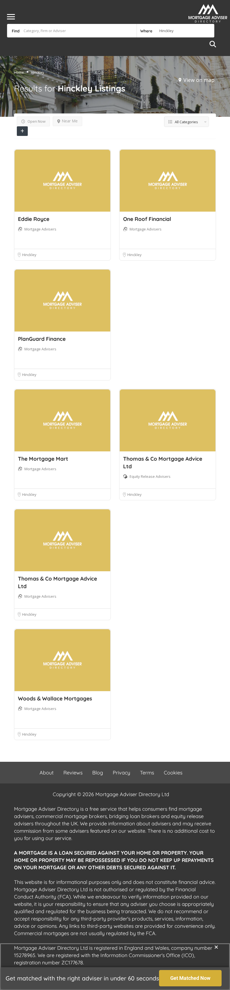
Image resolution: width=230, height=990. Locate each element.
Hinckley (29, 254)
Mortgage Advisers (40, 229)
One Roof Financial (147, 219)
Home (19, 72)
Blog (97, 772)
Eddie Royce (33, 219)
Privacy (121, 772)
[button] (216, 947)
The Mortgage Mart (43, 458)
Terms (147, 772)
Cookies (173, 772)
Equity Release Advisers (150, 476)
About (47, 772)
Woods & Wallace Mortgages (55, 698)
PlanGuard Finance (42, 338)
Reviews (72, 772)
